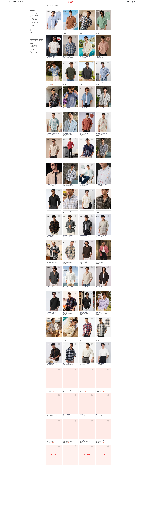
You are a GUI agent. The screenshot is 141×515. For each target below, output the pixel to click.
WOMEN (14, 1)
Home (47, 5)
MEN (9, 1)
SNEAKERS (20, 1)
